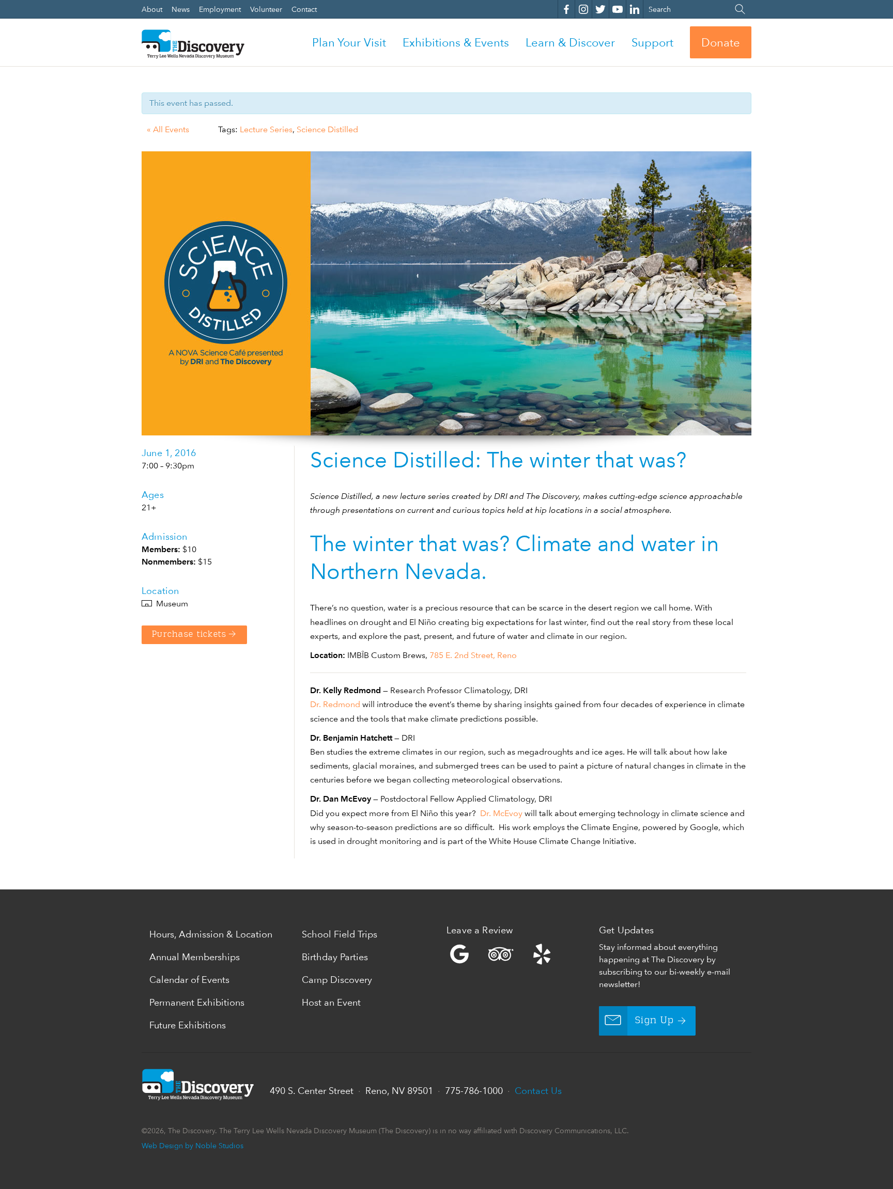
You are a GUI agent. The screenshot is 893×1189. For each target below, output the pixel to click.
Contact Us (538, 1090)
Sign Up (654, 1020)
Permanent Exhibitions (196, 1002)
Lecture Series (266, 129)
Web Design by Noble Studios (192, 1145)
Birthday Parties (335, 956)
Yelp (520, 954)
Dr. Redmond (335, 704)
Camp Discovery (337, 979)
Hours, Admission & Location (210, 934)
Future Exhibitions (187, 1025)
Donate (720, 42)
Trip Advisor (501, 954)
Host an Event (331, 1002)
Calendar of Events (189, 979)
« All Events (168, 129)
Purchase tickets (189, 635)
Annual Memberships (194, 956)
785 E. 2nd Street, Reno (473, 655)
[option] (446, 293)
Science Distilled (327, 129)
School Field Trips (339, 934)
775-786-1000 (474, 1090)
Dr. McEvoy (501, 813)
